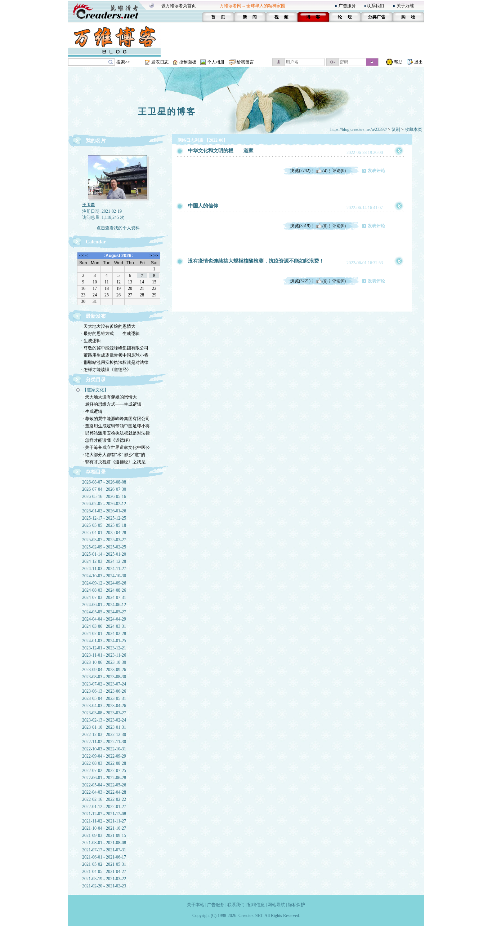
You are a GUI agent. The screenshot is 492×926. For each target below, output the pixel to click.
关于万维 (405, 5)
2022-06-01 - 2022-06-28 (104, 777)
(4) (324, 170)
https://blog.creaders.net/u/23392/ (358, 129)
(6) (324, 226)
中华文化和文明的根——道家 (221, 150)
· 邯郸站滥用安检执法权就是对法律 (114, 362)
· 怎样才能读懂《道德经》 (106, 369)
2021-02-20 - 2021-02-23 (104, 885)
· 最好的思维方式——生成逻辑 (110, 333)
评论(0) (339, 170)
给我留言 (245, 62)
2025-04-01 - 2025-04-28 (104, 532)
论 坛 (345, 16)
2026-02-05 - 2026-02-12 (104, 503)
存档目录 (96, 472)
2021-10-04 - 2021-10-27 (104, 828)
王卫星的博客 (167, 111)
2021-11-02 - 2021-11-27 (104, 821)
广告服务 (347, 5)
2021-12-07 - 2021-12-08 (104, 813)
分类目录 (96, 379)
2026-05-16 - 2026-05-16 (104, 496)
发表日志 (160, 62)
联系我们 (375, 5)
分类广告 (376, 16)
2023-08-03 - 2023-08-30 (104, 676)
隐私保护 (296, 904)
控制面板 (187, 62)
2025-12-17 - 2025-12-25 (104, 518)
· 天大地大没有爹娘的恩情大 (108, 326)
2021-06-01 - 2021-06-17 (104, 857)
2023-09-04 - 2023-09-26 (104, 669)
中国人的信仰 (203, 205)
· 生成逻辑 (91, 340)
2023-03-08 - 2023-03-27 (104, 712)
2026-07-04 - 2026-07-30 (104, 489)
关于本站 (195, 904)
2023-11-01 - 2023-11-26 (104, 655)
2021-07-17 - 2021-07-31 (104, 849)
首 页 (218, 16)
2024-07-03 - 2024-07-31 (104, 597)
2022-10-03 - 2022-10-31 (104, 748)
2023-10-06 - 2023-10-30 (104, 662)
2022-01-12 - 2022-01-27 (104, 806)
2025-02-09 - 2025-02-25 (104, 547)
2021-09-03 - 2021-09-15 (104, 835)
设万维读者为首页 (178, 5)
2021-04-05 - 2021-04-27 (104, 871)
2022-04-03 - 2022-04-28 (104, 792)
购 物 (408, 16)
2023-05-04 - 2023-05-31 (104, 698)
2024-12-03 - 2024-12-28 (104, 561)
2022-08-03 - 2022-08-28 (104, 763)
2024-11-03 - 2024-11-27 (104, 568)
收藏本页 (413, 129)
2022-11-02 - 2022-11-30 (104, 741)
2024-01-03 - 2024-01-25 (104, 640)
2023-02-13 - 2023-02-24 (104, 720)
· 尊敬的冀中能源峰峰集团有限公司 (114, 347)
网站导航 (276, 904)
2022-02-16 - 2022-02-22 (104, 799)
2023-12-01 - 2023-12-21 (104, 648)
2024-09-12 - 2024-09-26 (104, 583)
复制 (396, 129)
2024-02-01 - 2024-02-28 (104, 633)
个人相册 (215, 62)
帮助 (398, 62)
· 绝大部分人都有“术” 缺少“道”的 (113, 454)
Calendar (96, 241)
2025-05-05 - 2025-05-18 (104, 525)
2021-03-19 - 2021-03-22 (104, 878)
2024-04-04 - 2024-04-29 (104, 619)
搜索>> (123, 62)
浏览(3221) (300, 280)
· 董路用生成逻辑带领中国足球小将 (114, 355)
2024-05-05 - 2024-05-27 (104, 611)
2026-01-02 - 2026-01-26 (104, 510)
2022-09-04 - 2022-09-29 (104, 756)
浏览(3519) (300, 225)
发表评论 (376, 170)
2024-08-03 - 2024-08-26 (104, 590)
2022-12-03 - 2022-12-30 (104, 734)
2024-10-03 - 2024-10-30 (104, 575)
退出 (418, 62)
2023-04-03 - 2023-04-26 (104, 705)
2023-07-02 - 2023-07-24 (104, 684)
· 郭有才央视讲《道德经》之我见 (114, 461)
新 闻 (250, 16)
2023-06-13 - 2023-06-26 (104, 691)
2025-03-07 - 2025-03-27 (104, 539)
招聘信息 (256, 904)
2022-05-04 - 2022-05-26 (104, 785)
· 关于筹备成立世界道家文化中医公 (116, 447)
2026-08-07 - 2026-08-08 (104, 482)
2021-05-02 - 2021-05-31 (104, 864)
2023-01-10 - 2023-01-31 (104, 727)
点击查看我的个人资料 (118, 227)
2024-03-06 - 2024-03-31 (104, 626)
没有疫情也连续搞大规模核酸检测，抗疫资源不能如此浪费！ (256, 261)
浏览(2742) (300, 170)
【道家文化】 (95, 389)
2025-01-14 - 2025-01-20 (104, 554)
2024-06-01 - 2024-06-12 (104, 604)
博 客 (313, 16)
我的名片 (96, 140)
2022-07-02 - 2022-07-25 (104, 770)
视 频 (281, 16)
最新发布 (96, 316)
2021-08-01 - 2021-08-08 (104, 842)
